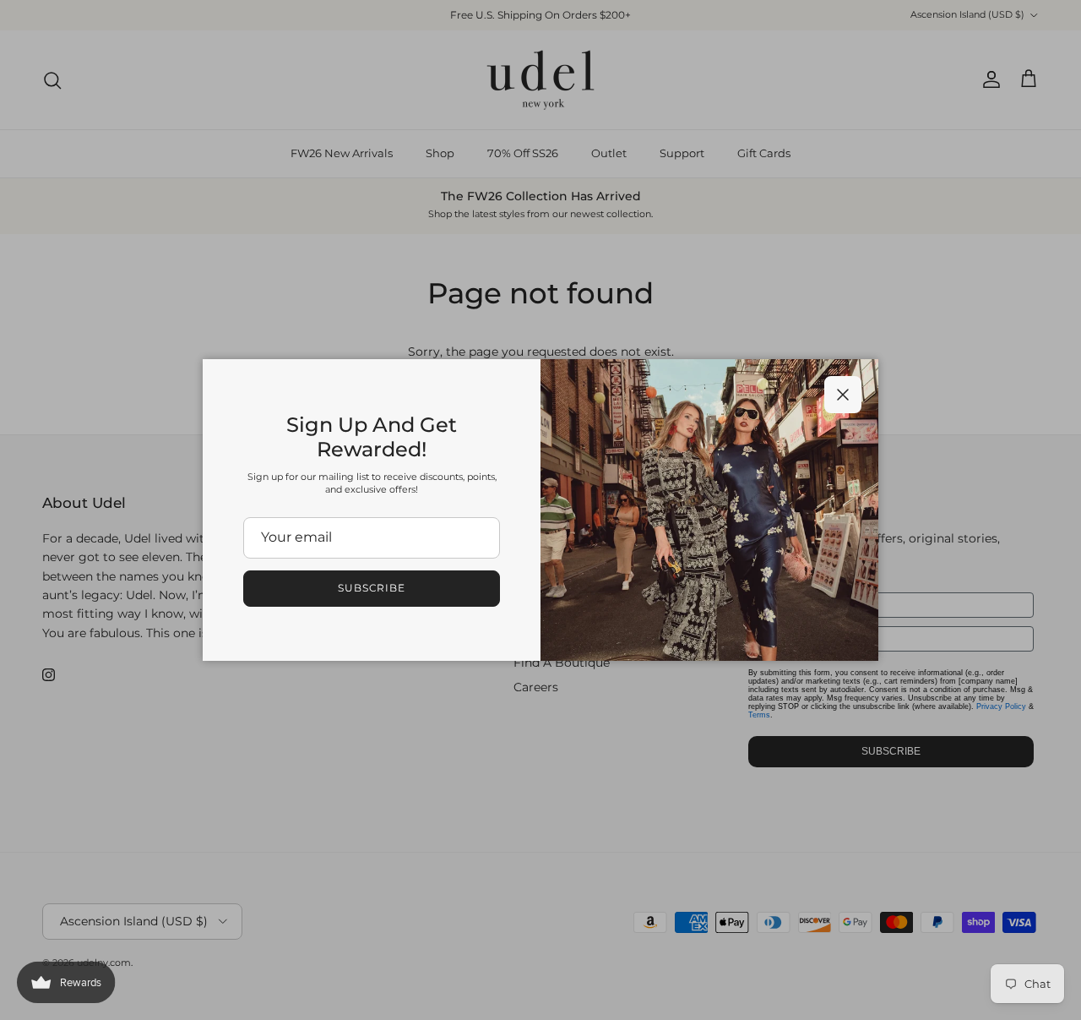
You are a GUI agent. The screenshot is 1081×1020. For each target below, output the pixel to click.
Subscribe (372, 587)
